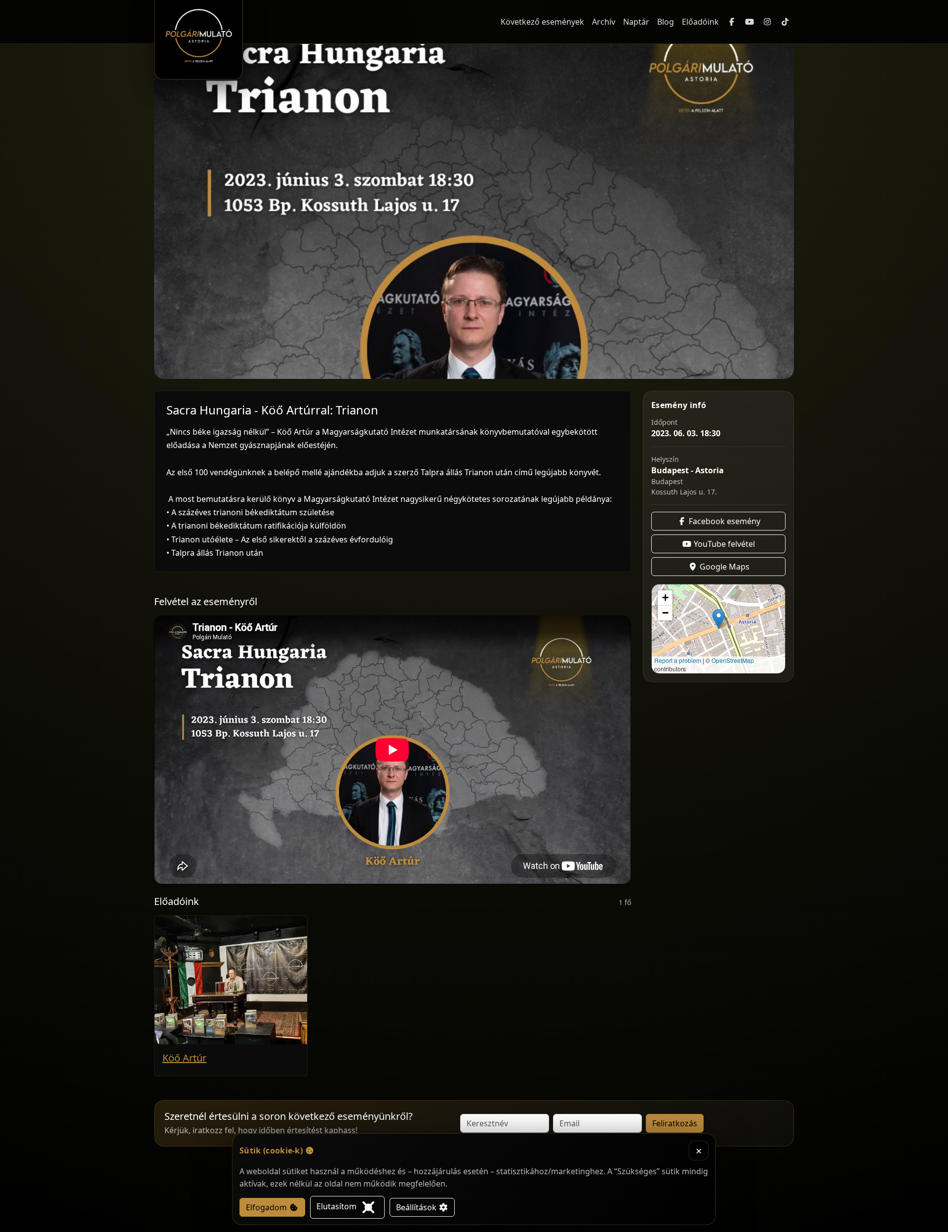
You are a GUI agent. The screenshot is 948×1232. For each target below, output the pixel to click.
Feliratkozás (674, 1123)
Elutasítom (337, 1206)
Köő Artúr (184, 1058)
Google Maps (724, 566)
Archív (603, 21)
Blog (665, 21)
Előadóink (700, 21)
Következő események (542, 21)
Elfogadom (267, 1207)
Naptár (636, 21)
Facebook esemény (723, 521)
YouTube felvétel (723, 543)
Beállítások (417, 1207)
